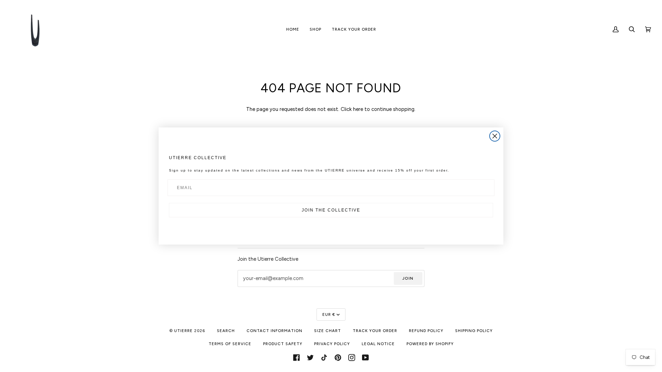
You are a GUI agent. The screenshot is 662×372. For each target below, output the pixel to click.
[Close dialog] (495, 136)
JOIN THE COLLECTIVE (331, 210)
